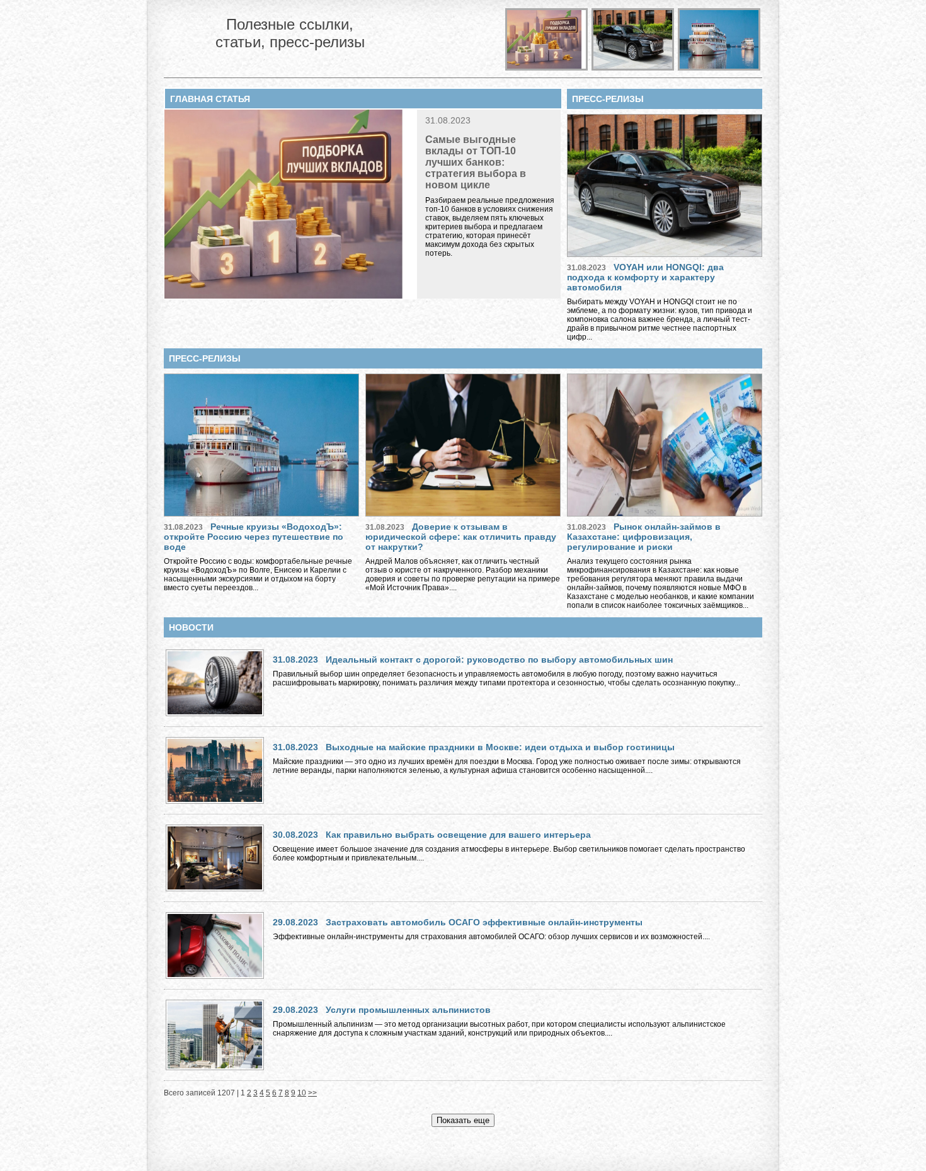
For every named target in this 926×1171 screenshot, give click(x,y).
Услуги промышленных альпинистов (408, 1010)
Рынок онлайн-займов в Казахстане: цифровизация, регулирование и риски (644, 537)
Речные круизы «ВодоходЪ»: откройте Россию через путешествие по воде (253, 537)
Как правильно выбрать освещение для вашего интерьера (458, 835)
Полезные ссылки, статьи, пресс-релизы (290, 33)
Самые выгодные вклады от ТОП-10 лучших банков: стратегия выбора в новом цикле (475, 162)
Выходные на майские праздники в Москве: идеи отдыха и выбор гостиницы (500, 747)
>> (312, 1092)
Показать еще (463, 1120)
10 (301, 1092)
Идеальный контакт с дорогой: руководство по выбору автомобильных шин (499, 659)
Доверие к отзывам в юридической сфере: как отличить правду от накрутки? (460, 537)
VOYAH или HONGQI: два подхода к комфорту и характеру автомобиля (645, 277)
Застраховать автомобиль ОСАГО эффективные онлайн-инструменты (484, 922)
